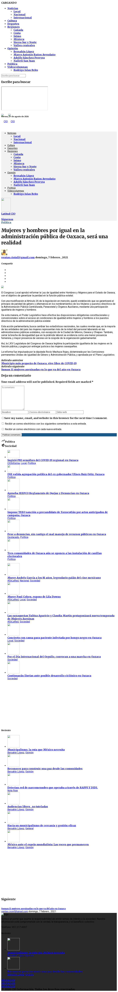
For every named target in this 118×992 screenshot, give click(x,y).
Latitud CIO (8, 213)
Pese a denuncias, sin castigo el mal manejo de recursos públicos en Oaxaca (56, 534)
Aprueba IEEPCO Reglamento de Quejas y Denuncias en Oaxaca (48, 493)
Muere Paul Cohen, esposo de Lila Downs (34, 596)
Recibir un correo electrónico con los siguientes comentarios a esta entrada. (45, 423)
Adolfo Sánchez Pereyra (29, 57)
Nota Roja (12, 790)
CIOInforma (13, 463)
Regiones (13, 26)
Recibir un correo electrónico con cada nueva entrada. (33, 429)
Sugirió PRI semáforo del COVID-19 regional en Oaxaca (42, 460)
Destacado (13, 537)
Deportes (13, 23)
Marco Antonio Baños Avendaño (34, 54)
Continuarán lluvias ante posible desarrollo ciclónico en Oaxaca (49, 675)
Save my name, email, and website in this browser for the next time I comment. (55, 418)
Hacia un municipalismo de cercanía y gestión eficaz (41, 825)
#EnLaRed (13, 580)
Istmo (17, 36)
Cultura (12, 20)
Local (17, 11)
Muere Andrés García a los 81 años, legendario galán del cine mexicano (54, 577)
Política (12, 63)
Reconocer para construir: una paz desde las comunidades (45, 768)
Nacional (20, 14)
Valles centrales (24, 45)
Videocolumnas (17, 66)
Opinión (12, 48)
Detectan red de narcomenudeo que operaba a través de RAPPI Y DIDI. (52, 787)
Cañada (18, 29)
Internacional (23, 17)
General (29, 828)
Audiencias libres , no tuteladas (27, 806)
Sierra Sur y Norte (25, 42)
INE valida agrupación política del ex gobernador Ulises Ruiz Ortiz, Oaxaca (55, 474)
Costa (17, 33)
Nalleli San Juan (24, 60)
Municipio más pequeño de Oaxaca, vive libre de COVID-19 (39, 363)
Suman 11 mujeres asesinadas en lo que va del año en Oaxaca (41, 369)
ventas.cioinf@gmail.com (18, 257)
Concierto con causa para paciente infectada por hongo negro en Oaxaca (54, 637)
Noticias (12, 8)
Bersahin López (24, 51)
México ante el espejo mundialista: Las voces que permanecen (48, 844)
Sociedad (35, 580)
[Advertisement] (59, 704)
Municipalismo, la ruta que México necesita (36, 749)
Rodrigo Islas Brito (26, 70)
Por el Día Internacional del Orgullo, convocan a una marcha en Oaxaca (54, 656)
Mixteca (19, 39)
